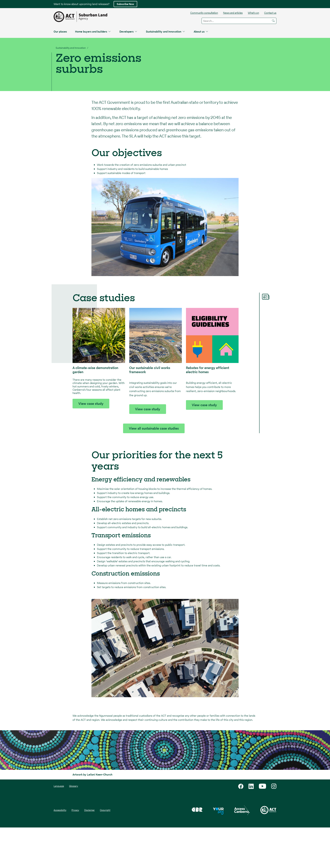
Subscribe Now (125, 4)
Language (59, 786)
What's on (253, 13)
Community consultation (204, 13)
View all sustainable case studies (154, 428)
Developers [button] (126, 32)
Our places (60, 32)
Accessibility (60, 810)
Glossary (73, 786)
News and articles (233, 13)
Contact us (270, 13)
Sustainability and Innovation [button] (163, 32)
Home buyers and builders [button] (91, 32)
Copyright (105, 810)
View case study (90, 403)
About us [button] (199, 32)
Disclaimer (89, 810)
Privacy (75, 810)
